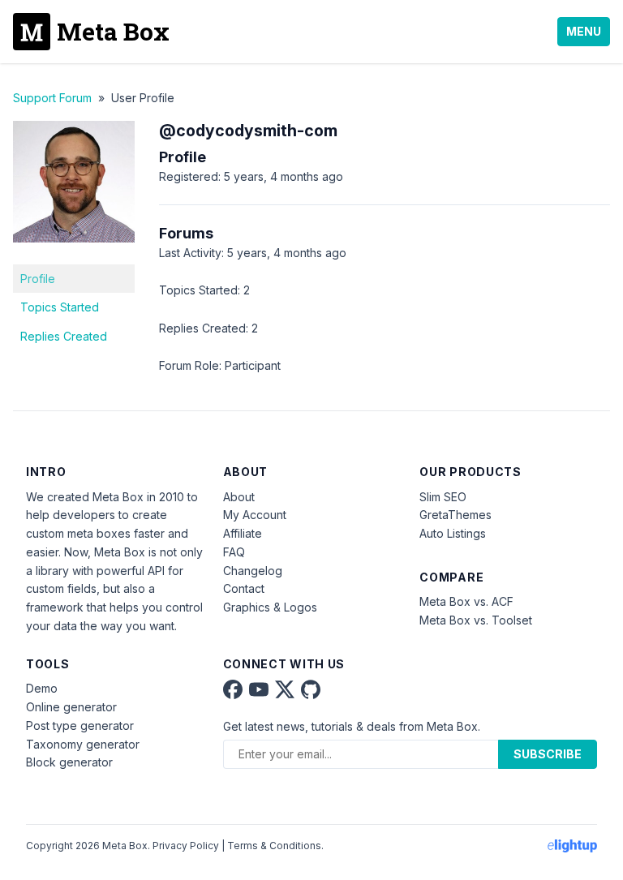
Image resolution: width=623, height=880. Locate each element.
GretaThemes (455, 515)
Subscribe (547, 754)
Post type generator (80, 725)
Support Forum (52, 98)
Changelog (252, 570)
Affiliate (242, 533)
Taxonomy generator (83, 744)
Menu (583, 31)
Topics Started (59, 307)
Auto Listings (452, 533)
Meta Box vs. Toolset (475, 620)
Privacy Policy (186, 845)
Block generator (69, 762)
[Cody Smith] (74, 254)
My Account (254, 515)
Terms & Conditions (274, 845)
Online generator (71, 707)
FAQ (234, 552)
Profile (37, 278)
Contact (243, 588)
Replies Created (63, 336)
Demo (42, 688)
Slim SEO (442, 497)
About (239, 497)
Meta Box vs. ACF (466, 601)
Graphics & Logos (270, 607)
